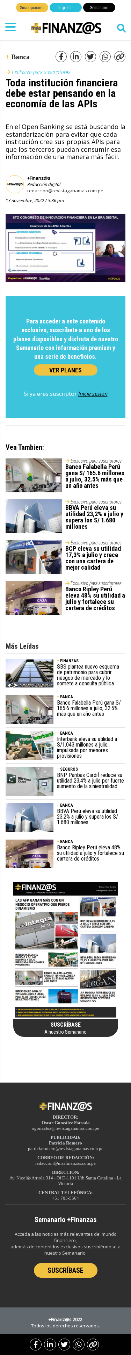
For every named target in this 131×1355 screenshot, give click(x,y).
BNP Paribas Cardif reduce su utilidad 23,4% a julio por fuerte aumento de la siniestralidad (90, 781)
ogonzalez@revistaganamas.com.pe (65, 1128)
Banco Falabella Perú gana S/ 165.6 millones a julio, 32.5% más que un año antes (94, 476)
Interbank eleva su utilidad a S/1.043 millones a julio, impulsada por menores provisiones (87, 747)
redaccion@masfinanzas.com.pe (65, 1163)
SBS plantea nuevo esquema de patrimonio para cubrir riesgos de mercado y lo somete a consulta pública (88, 675)
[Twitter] (64, 1344)
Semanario (99, 7)
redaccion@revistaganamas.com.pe (65, 190)
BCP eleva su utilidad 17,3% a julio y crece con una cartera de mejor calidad (93, 558)
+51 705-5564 (65, 1198)
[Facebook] (36, 1344)
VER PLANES (65, 370)
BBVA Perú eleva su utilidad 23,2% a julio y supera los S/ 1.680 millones (94, 517)
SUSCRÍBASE (65, 1270)
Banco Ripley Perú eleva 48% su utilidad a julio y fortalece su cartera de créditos (95, 598)
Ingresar (65, 7)
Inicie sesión (93, 394)
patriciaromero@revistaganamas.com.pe (65, 1148)
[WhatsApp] (79, 1344)
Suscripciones (32, 7)
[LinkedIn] (50, 1344)
